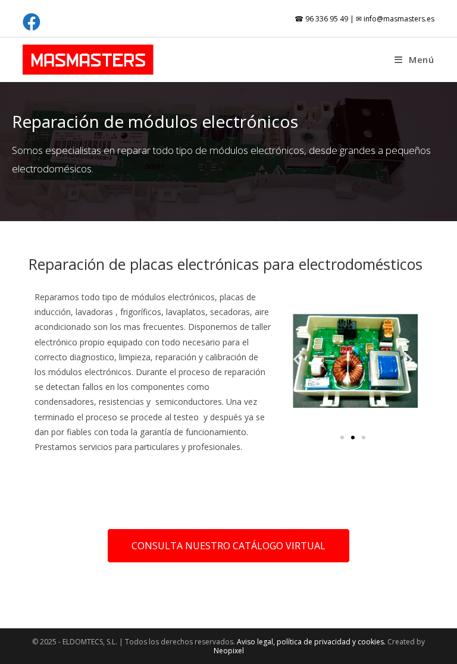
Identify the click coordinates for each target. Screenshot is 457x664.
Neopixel (229, 651)
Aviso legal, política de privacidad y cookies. (312, 642)
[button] (296, 359)
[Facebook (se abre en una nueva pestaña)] (33, 22)
